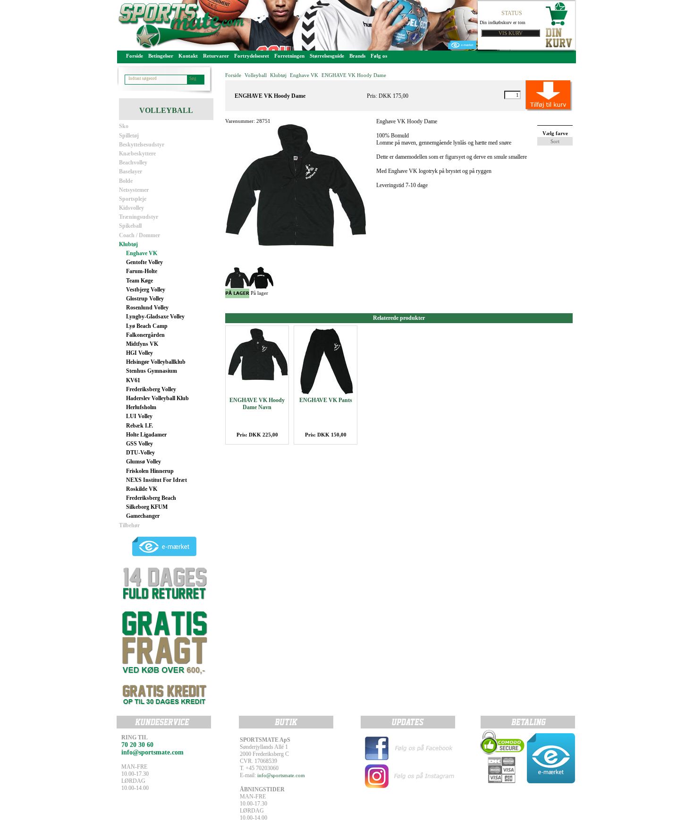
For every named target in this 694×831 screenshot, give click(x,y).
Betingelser (160, 56)
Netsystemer (134, 190)
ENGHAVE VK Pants (325, 400)
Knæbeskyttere (137, 153)
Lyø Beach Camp (147, 326)
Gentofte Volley (144, 262)
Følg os (379, 56)
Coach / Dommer (139, 235)
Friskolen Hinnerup (150, 471)
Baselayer (130, 171)
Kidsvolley (131, 208)
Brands (357, 56)
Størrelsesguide (327, 56)
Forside (134, 56)
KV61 (133, 380)
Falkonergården (145, 335)
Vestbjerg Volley (145, 289)
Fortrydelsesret (251, 56)
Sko (123, 126)
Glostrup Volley (145, 298)
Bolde (126, 181)
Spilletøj (129, 135)
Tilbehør (129, 525)
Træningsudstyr (138, 217)
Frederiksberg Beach (151, 498)
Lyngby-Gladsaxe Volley (155, 316)
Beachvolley (133, 162)
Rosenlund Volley (147, 307)
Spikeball (130, 226)
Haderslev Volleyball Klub (157, 398)
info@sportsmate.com (281, 775)
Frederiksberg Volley (151, 389)
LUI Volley (139, 416)
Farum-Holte (141, 271)
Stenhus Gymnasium (151, 371)
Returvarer (216, 56)
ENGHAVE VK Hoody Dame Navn (257, 404)
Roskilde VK (141, 489)
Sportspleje (132, 199)
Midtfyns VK (142, 344)
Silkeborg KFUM (147, 507)
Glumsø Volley (143, 461)
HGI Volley (139, 353)
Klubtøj (128, 244)
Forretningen (289, 56)
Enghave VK (141, 253)
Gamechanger (143, 516)
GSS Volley (139, 443)
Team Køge (139, 280)
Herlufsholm (141, 407)
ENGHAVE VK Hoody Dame (354, 75)
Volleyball (256, 75)
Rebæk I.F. (139, 425)
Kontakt (188, 56)
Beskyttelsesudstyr (141, 144)
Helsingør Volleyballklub (156, 362)
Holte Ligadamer (146, 434)
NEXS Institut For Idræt (156, 480)
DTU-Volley (140, 452)
